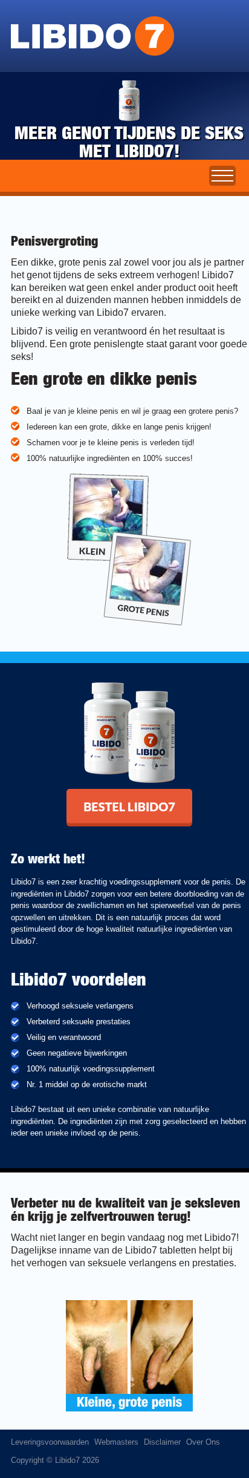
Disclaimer (162, 1442)
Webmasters (116, 1442)
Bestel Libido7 (91, 793)
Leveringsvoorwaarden (50, 1442)
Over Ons (203, 1442)
